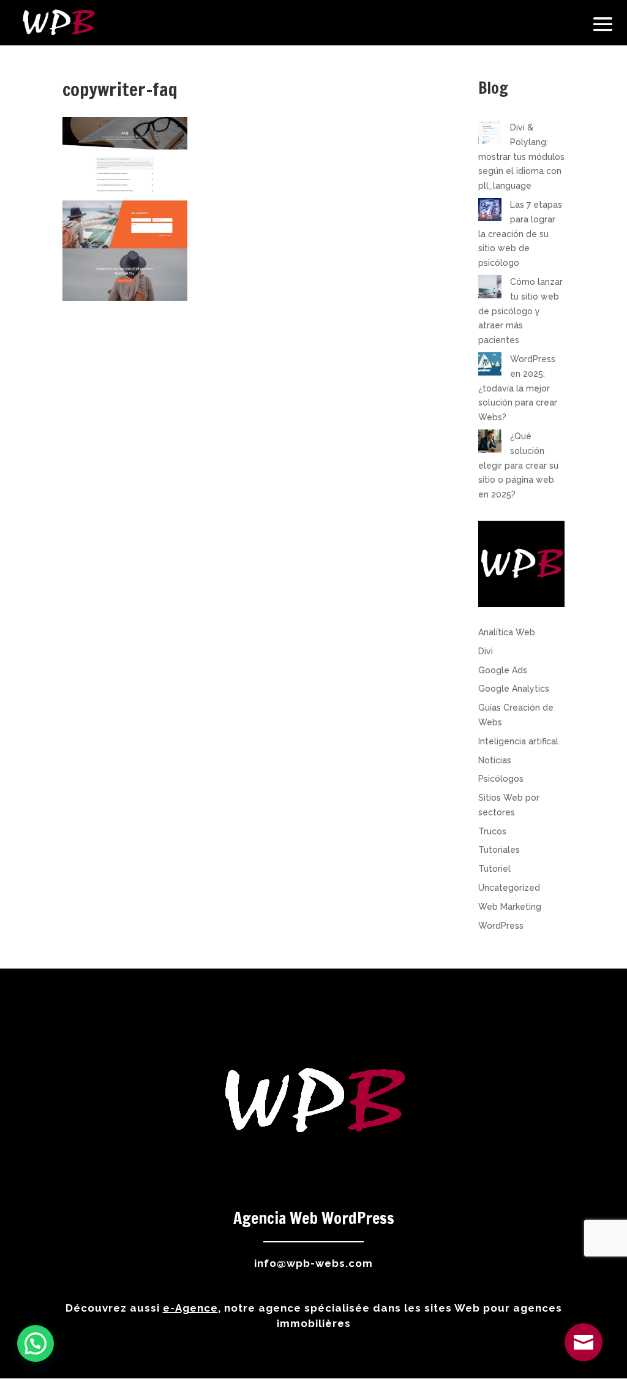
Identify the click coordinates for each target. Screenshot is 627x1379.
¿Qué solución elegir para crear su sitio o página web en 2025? (518, 465)
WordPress (501, 926)
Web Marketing (509, 907)
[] (584, 1358)
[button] (35, 1343)
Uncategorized (509, 888)
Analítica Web (506, 632)
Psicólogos (501, 779)
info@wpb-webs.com (313, 1263)
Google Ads (502, 670)
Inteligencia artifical (518, 741)
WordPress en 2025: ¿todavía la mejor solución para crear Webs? (517, 388)
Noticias (494, 760)
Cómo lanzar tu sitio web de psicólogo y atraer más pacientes (520, 311)
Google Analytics (513, 688)
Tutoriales (499, 850)
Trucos (492, 831)
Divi (485, 651)
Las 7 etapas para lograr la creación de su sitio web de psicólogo (520, 234)
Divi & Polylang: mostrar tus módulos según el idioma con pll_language (521, 157)
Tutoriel (494, 869)
